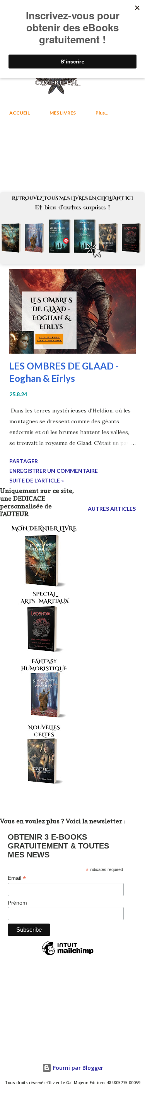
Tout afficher (108, 151)
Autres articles (112, 508)
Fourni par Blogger (77, 1067)
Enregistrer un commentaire (53, 470)
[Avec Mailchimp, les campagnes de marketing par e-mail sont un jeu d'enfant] (67, 955)
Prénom (17, 903)
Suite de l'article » (36, 480)
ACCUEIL (19, 113)
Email (17, 878)
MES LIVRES (62, 113)
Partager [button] (23, 461)
